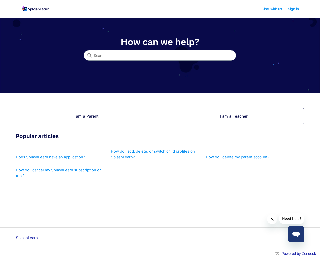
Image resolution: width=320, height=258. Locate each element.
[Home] (35, 9)
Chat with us (272, 9)
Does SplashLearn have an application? (50, 157)
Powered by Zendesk (299, 253)
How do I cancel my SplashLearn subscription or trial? (58, 173)
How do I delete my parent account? (238, 157)
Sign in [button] (293, 9)
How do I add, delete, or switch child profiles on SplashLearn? (153, 154)
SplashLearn (27, 237)
